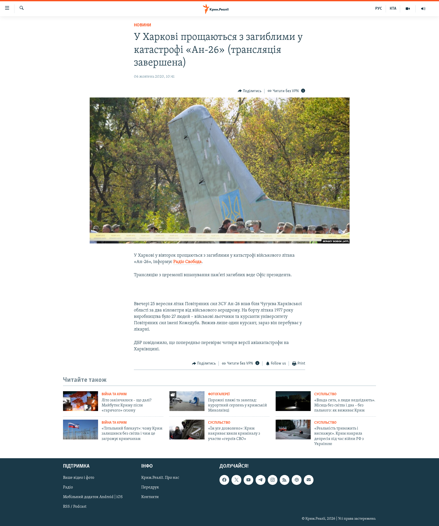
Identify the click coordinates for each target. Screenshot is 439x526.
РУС (378, 9)
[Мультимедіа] (408, 8)
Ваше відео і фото (78, 478)
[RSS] (284, 480)
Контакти (150, 497)
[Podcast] (296, 480)
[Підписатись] (308, 480)
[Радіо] (423, 8)
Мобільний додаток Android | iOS (93, 497)
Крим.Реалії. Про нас (160, 478)
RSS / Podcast (74, 507)
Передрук (150, 488)
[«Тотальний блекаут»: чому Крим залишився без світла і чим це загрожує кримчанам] (80, 429)
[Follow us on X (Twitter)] (236, 480)
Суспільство (325, 394)
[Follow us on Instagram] (272, 480)
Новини (142, 25)
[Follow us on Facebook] (224, 480)
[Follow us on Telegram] (260, 480)
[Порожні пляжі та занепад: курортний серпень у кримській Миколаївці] (187, 401)
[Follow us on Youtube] (248, 480)
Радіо (68, 488)
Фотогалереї (219, 394)
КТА (393, 9)
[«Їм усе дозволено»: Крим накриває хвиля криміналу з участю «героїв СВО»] (187, 429)
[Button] (250, 91)
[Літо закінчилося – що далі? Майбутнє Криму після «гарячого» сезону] (80, 401)
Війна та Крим (114, 394)
